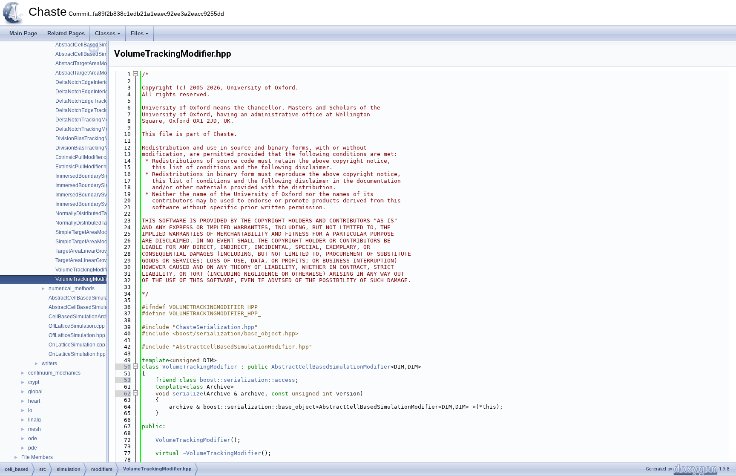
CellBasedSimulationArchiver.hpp (87, 317)
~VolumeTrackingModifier (222, 453)
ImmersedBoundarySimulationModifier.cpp (104, 176)
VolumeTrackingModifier (199, 366)
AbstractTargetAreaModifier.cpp (91, 63)
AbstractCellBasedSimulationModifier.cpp (103, 45)
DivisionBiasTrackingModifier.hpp (94, 148)
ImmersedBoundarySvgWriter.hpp (94, 204)
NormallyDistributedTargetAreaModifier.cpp (105, 213)
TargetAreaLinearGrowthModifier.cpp (98, 251)
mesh (34, 429)
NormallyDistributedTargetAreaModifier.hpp (105, 223)
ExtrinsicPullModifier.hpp (83, 167)
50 (122, 366)
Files (137, 33)
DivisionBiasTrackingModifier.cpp (93, 138)
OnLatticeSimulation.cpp (77, 345)
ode (32, 438)
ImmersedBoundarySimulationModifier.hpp (104, 185)
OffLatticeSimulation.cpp (77, 326)
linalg (34, 420)
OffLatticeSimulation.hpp (77, 335)
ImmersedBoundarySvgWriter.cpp (94, 195)
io (30, 410)
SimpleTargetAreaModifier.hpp (90, 242)
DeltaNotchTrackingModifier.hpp (92, 129)
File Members (37, 457)
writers (49, 363)
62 (122, 393)
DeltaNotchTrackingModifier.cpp (92, 120)
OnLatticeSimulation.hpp (77, 354)
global (35, 392)
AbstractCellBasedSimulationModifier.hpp (103, 54)
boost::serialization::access (247, 380)
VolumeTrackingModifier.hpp (88, 279)
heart (34, 401)
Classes (105, 33)
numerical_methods (72, 288)
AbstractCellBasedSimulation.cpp (87, 298)
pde (32, 448)
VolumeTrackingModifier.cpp (88, 270)
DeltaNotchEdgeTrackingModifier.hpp (98, 110)
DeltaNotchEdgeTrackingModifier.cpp (98, 101)
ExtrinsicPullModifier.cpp (83, 157)
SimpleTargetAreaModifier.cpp (90, 232)
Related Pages (66, 33)
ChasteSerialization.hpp (215, 327)
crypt (33, 382)
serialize (187, 393)
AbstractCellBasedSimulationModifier (331, 366)
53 (122, 380)
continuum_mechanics (54, 373)
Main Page (23, 33)
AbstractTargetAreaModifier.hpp (91, 73)
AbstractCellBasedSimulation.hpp (87, 307)
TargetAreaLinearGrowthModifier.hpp (98, 260)
